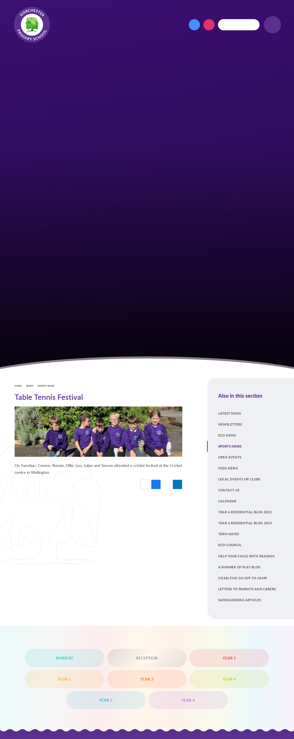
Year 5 (106, 700)
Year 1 (229, 658)
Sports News (46, 385)
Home (18, 385)
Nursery (64, 658)
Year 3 (147, 679)
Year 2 (64, 679)
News (29, 385)
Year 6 (188, 700)
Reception (147, 658)
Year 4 (229, 679)
